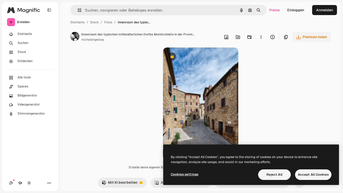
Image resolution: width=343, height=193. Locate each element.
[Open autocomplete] (77, 10)
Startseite (77, 22)
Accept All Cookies (313, 174)
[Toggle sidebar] (49, 10)
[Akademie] (20, 183)
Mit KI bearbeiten (119, 183)
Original (195, 57)
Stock (94, 22)
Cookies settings (184, 174)
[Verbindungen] (11, 183)
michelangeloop (92, 40)
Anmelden (324, 10)
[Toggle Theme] (29, 183)
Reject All (274, 174)
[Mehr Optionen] (261, 37)
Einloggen (295, 10)
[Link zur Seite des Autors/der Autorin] (74, 37)
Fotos (108, 22)
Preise (274, 10)
